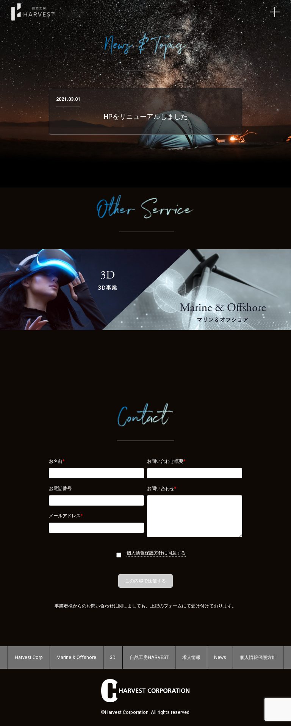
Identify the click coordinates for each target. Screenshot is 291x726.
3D (113, 657)
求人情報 (191, 657)
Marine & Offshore (76, 657)
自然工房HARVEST (149, 657)
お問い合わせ (161, 488)
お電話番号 (60, 488)
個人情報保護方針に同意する (156, 553)
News (220, 657)
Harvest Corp (29, 657)
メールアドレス (66, 515)
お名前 (56, 461)
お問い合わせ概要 (166, 461)
